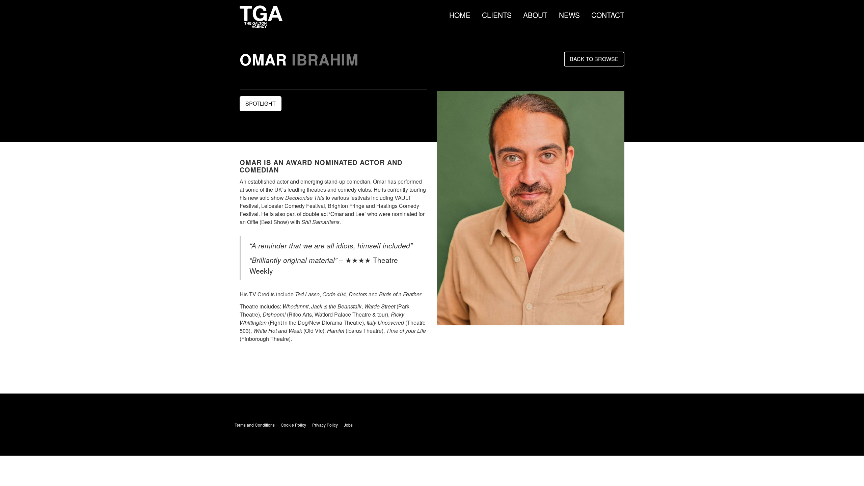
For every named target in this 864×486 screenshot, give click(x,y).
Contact (607, 15)
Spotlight (260, 103)
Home (459, 15)
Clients (497, 15)
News (569, 15)
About (535, 15)
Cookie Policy (293, 425)
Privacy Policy (325, 425)
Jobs (348, 425)
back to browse (594, 59)
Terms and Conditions (255, 425)
